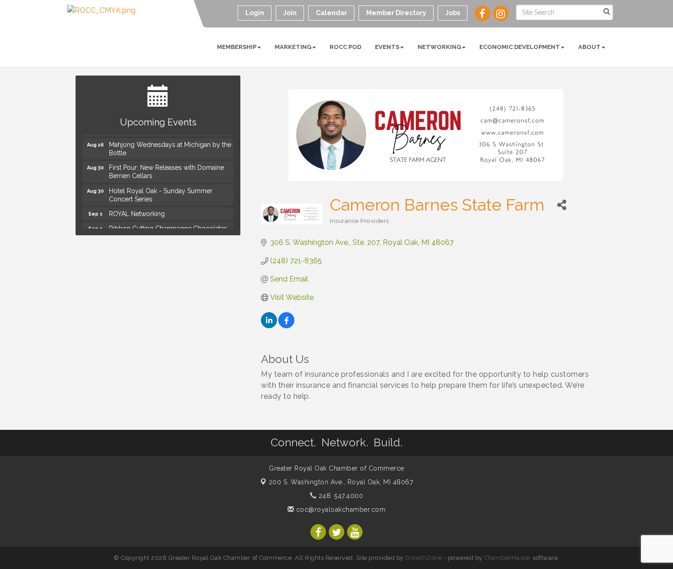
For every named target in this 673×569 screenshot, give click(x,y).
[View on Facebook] (286, 325)
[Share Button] (561, 205)
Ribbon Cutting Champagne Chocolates (168, 227)
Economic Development (519, 46)
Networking (439, 46)
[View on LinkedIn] (269, 325)
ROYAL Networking (137, 212)
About (589, 46)
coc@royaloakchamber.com (339, 509)
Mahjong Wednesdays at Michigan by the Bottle (170, 147)
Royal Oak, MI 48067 (341, 482)
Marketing (293, 46)
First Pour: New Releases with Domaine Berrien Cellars (166, 170)
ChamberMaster (507, 557)
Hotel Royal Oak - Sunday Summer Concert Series (160, 193)
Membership (236, 46)
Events (387, 46)
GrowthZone (423, 557)
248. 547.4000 (339, 495)
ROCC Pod (345, 46)
